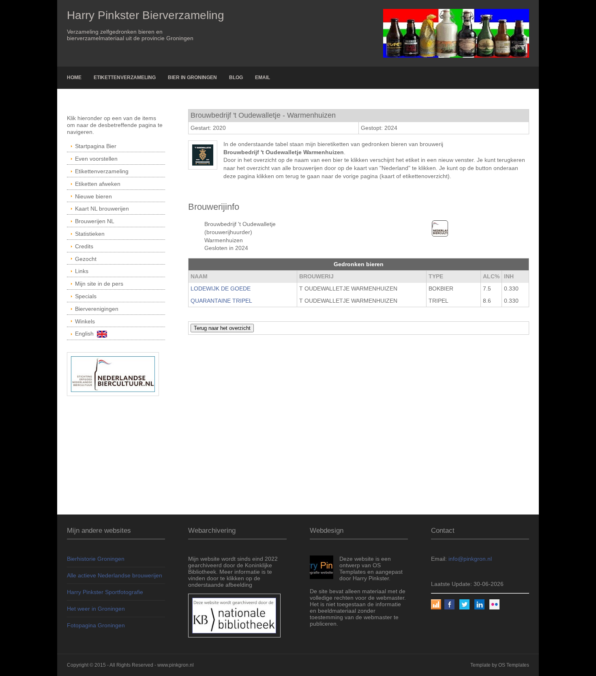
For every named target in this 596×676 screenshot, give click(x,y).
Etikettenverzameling (125, 77)
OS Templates (513, 665)
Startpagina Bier (95, 146)
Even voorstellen (96, 158)
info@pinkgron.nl (470, 558)
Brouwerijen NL (94, 221)
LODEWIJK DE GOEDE (221, 288)
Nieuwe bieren (93, 196)
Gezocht (85, 259)
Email (262, 77)
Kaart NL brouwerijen (102, 208)
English (86, 333)
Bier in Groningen (192, 77)
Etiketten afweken (97, 184)
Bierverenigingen (96, 309)
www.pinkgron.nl (175, 665)
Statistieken (90, 233)
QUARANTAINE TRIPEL (221, 300)
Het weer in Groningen (96, 608)
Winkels (85, 321)
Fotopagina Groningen (96, 625)
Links (81, 271)
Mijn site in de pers (99, 283)
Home (74, 77)
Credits (84, 246)
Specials (85, 296)
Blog (236, 77)
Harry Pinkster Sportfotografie (105, 592)
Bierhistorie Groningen (95, 558)
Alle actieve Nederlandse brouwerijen (114, 575)
